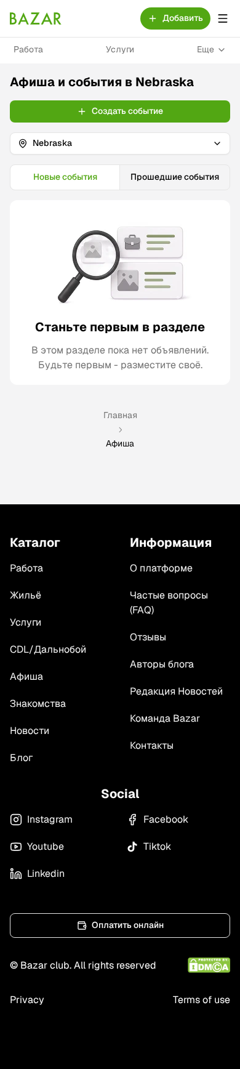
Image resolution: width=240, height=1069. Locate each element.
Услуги (120, 49)
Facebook (165, 819)
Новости (29, 730)
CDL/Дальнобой (48, 649)
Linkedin (46, 873)
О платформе (161, 568)
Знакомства (38, 703)
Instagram (50, 819)
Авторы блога (162, 664)
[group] (120, 177)
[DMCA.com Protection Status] (209, 965)
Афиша (26, 676)
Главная (120, 415)
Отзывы (148, 637)
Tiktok (157, 846)
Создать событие (127, 110)
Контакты (152, 745)
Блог (21, 757)
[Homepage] (36, 18)
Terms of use (201, 999)
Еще (205, 49)
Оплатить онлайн (128, 924)
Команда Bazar (165, 718)
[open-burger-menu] (222, 18)
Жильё (25, 595)
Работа (28, 49)
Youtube (45, 846)
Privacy (27, 999)
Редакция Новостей (176, 691)
